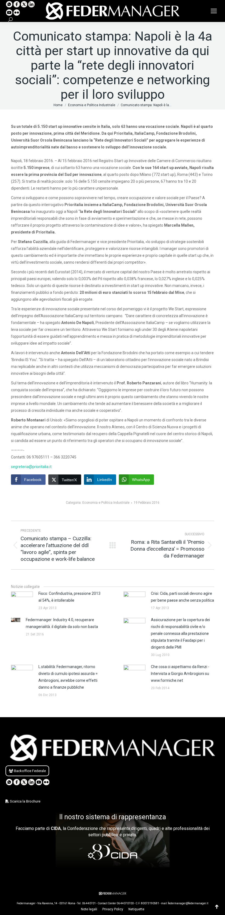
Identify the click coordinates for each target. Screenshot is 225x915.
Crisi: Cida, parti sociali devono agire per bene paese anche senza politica (182, 597)
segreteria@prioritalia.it (31, 466)
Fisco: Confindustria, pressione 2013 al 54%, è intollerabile (69, 597)
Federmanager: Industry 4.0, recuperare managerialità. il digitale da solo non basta (62, 623)
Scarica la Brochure (24, 801)
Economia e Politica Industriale (106, 503)
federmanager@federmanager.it (188, 903)
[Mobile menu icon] (214, 11)
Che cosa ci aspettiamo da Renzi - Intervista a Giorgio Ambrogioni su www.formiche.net (180, 674)
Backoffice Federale (29, 771)
